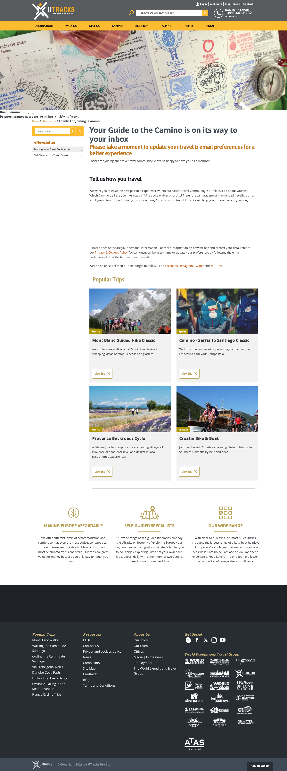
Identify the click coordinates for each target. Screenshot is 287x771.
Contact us (91, 646)
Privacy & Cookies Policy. (111, 252)
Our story (141, 640)
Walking (71, 25)
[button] (28, 114)
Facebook (171, 266)
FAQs (86, 640)
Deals (236, 4)
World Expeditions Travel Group (211, 654)
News (87, 657)
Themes (188, 25)
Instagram (186, 266)
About (210, 25)
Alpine (166, 25)
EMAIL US (233, 16)
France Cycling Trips (46, 694)
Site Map (89, 668)
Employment (143, 663)
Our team (141, 646)
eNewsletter (49, 121)
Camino (117, 25)
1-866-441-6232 (238, 12)
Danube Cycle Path (46, 672)
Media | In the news (148, 657)
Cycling (94, 25)
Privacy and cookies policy (102, 651)
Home (35, 121)
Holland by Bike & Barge (49, 678)
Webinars (216, 4)
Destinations (44, 25)
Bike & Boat (142, 25)
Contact (248, 4)
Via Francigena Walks (47, 667)
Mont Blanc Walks (45, 640)
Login (203, 4)
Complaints (91, 663)
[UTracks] (53, 10)
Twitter (199, 266)
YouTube (216, 266)
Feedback (90, 674)
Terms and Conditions (99, 685)
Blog (227, 4)
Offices (139, 651)
